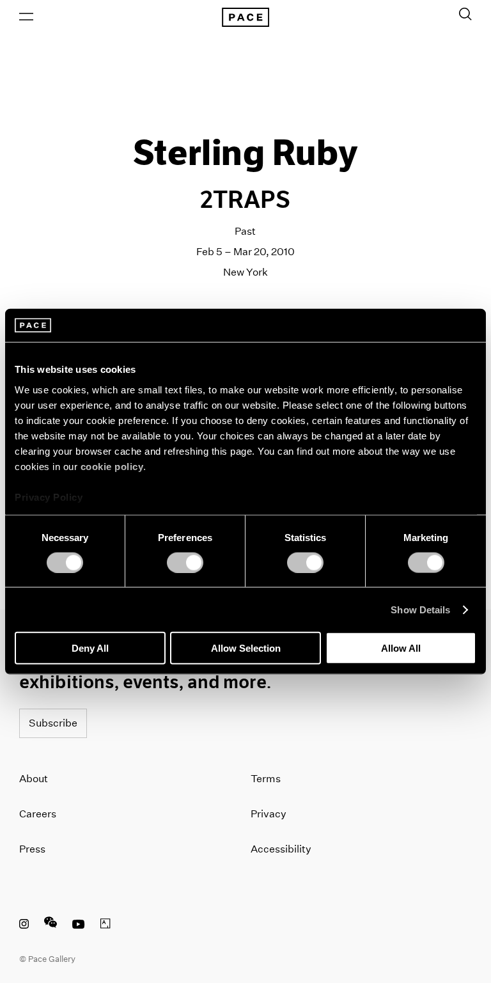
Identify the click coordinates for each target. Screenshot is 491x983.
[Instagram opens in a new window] (24, 925)
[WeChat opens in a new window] (50, 925)
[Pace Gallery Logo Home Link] (245, 17)
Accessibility (281, 849)
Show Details (420, 609)
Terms (266, 779)
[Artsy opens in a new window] (105, 925)
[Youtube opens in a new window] (78, 925)
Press (32, 849)
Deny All (90, 648)
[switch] (185, 562)
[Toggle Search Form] (465, 14)
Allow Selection (246, 648)
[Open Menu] (26, 16)
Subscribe (53, 723)
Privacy (268, 814)
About (33, 779)
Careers (37, 814)
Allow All (401, 648)
